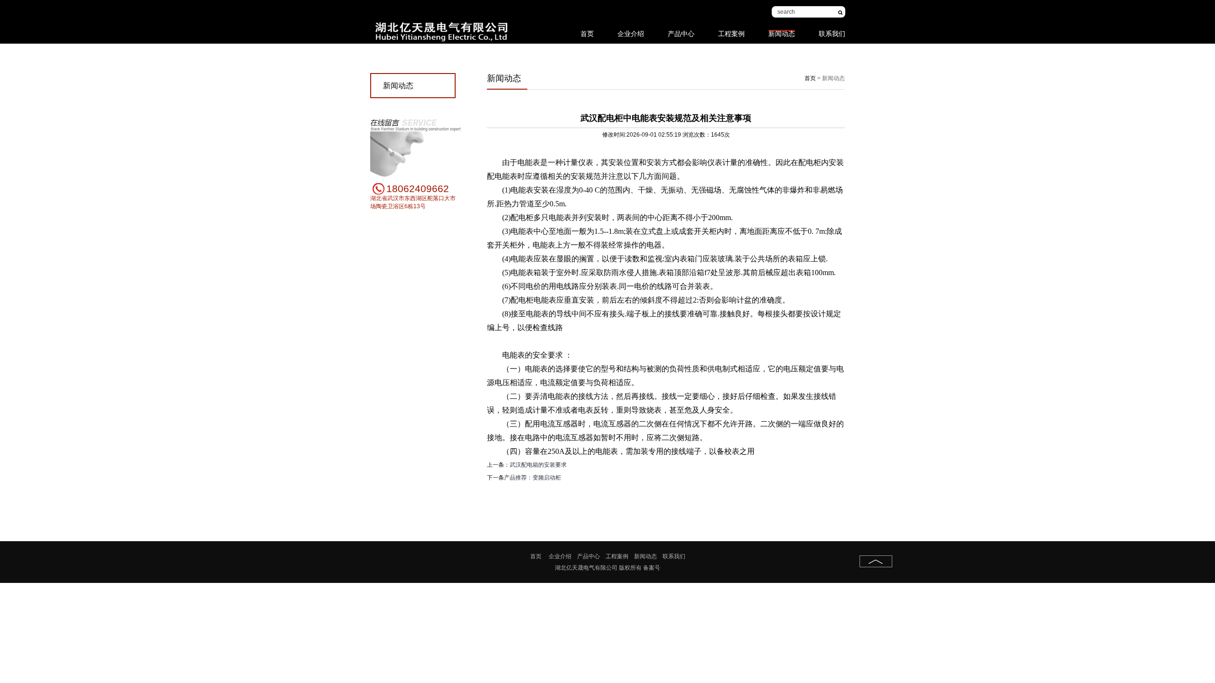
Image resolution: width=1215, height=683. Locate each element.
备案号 (651, 567)
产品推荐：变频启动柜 (532, 477)
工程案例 (731, 29)
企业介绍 (630, 29)
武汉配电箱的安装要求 (538, 464)
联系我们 (832, 29)
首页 (587, 29)
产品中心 (681, 29)
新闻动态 (781, 30)
